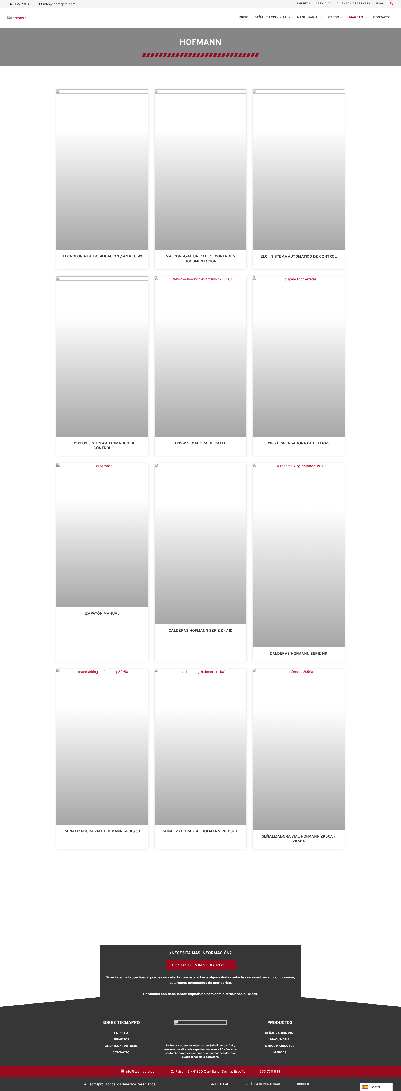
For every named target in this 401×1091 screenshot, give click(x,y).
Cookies (303, 1084)
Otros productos (279, 1046)
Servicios (121, 1039)
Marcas (279, 1052)
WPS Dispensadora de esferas (299, 443)
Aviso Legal (220, 1084)
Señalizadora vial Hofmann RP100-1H (200, 831)
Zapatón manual (102, 613)
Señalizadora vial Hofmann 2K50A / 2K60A (299, 839)
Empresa (121, 1033)
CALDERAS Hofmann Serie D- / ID (201, 630)
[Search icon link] (392, 4)
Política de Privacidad (263, 1084)
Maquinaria (279, 1039)
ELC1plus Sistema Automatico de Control (102, 446)
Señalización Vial (279, 1033)
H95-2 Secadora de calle (200, 443)
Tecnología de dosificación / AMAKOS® (102, 256)
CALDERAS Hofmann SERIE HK (298, 653)
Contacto (121, 1052)
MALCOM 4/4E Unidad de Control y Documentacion (201, 259)
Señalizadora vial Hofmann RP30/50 (102, 831)
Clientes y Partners (121, 1046)
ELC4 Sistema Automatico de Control (299, 256)
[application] (289, 17)
